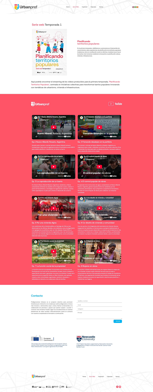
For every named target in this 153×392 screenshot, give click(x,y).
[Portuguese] (135, 7)
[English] (133, 7)
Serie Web (76, 7)
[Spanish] (137, 7)
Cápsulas (93, 7)
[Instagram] (117, 387)
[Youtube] (120, 387)
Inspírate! (84, 7)
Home (68, 7)
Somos (101, 7)
